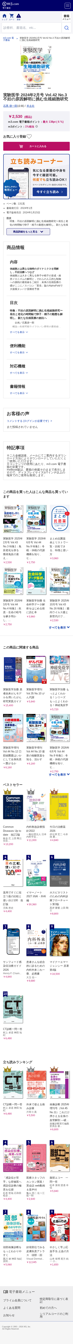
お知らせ (9, 1315)
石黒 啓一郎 (10, 105)
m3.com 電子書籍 (8, 39)
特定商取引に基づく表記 (54, 1300)
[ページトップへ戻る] (67, 1338)
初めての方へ (48, 1307)
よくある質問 (11, 1307)
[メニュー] (68, 6)
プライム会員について (17, 1300)
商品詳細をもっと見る (25, 231)
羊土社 (30, 105)
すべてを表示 (58, 627)
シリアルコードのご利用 (54, 1315)
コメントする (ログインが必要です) (28, 420)
